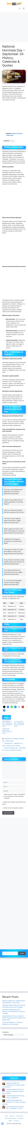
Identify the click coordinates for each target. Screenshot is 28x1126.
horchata (20, 691)
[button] (20, 8)
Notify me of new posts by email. (13, 808)
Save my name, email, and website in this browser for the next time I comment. (14, 796)
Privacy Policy (19, 1116)
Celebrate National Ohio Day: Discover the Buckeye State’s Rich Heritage (13, 1091)
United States (9, 741)
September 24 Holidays (11, 738)
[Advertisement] (14, 28)
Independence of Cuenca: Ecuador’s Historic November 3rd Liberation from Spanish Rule (13, 1018)
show (12, 140)
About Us (11, 1116)
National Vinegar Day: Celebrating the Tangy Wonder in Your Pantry (13, 1085)
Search (22, 953)
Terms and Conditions (10, 1118)
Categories (5, 1032)
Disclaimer (20, 1118)
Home (6, 1116)
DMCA (10, 1121)
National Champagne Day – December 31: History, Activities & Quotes (13, 1102)
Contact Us (16, 1121)
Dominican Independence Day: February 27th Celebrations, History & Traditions (13, 1011)
